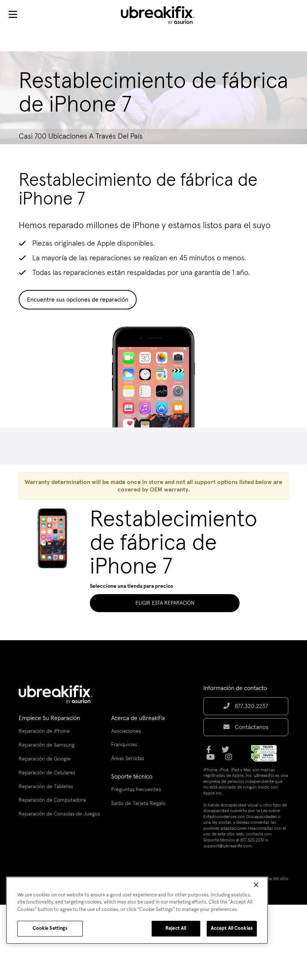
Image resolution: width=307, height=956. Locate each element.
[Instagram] (231, 759)
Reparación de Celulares (47, 772)
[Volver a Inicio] (162, 15)
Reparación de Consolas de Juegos (59, 814)
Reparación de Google (44, 759)
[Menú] (13, 15)
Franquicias (124, 744)
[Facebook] (211, 752)
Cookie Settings (50, 928)
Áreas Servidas (127, 758)
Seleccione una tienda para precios (131, 586)
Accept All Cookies (232, 928)
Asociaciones (126, 731)
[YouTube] (212, 759)
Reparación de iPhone (44, 731)
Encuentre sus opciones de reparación (77, 300)
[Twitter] (228, 752)
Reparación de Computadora (52, 800)
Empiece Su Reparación (49, 718)
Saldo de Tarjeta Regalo (138, 803)
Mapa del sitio (274, 879)
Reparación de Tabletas (46, 786)
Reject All (175, 928)
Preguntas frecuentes (136, 789)
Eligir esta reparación (165, 603)
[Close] (256, 885)
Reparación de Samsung (47, 745)
